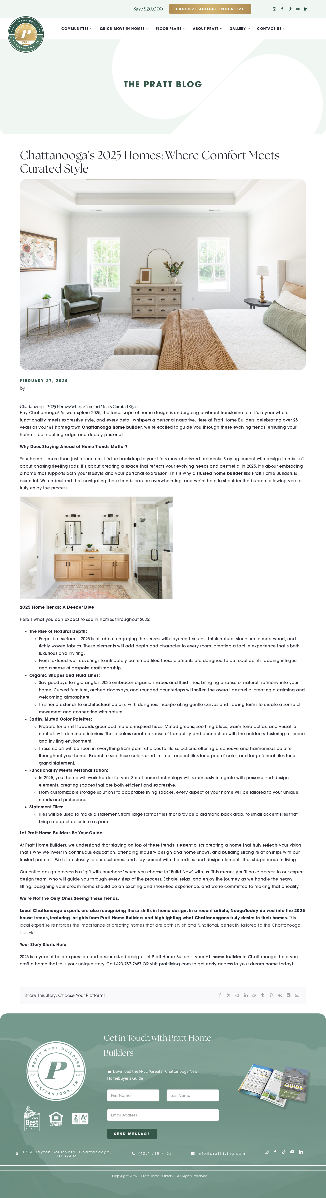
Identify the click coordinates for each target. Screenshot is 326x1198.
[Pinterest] (271, 995)
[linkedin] (305, 9)
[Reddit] (237, 995)
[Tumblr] (262, 995)
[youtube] (298, 9)
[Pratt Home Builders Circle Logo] (56, 1043)
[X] (228, 995)
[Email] (297, 995)
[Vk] (279, 995)
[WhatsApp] (254, 995)
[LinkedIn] (246, 995)
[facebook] (282, 9)
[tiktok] (290, 9)
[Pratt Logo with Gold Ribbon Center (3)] (26, 17)
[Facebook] (220, 995)
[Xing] (288, 995)
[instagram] (274, 9)
